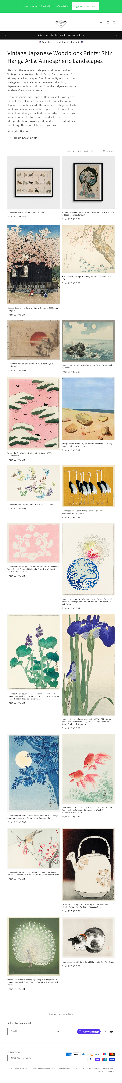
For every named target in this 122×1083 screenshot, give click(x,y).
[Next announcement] (116, 35)
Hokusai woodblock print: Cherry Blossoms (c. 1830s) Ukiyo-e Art (88, 277)
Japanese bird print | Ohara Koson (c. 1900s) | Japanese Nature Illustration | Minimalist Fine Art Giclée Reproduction (33, 873)
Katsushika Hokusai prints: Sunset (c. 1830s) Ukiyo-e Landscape (30, 365)
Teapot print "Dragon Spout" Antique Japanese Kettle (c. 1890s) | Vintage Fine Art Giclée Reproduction (86, 905)
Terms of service (93, 1068)
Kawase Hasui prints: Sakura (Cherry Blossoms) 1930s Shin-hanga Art (33, 309)
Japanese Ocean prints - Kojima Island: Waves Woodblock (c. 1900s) (87, 366)
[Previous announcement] (6, 35)
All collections (66, 1014)
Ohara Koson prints (25, 137)
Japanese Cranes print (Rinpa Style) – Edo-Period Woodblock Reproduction (83, 512)
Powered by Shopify (49, 1068)
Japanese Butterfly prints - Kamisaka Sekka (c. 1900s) (30, 504)
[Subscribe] (57, 1031)
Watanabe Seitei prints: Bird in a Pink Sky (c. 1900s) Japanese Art (30, 454)
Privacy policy (78, 1068)
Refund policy (64, 1068)
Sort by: (71, 151)
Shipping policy (108, 1068)
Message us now (87, 6)
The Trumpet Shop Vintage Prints (28, 1068)
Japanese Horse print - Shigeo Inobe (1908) (26, 212)
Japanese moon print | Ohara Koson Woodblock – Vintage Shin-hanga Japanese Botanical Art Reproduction (32, 816)
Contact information (106, 1071)
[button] (6, 22)
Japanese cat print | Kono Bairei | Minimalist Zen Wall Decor (88, 962)
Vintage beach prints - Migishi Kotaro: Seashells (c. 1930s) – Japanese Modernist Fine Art (88, 444)
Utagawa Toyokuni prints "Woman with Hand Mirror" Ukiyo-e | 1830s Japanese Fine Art (88, 213)
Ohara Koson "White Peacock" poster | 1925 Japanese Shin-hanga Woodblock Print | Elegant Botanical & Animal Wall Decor (33, 982)
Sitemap (53, 1014)
